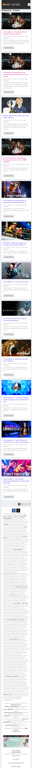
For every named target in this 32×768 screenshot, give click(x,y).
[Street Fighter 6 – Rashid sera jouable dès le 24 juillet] (16, 348)
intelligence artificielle (12, 676)
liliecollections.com (16, 704)
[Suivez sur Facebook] (14, 510)
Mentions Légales (16, 766)
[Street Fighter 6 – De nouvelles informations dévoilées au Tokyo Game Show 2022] (16, 468)
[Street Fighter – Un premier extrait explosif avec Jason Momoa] (16, 21)
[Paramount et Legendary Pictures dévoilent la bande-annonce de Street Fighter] (16, 61)
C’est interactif (16, 731)
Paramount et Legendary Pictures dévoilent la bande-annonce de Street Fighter (15, 74)
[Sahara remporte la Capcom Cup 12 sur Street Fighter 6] (16, 105)
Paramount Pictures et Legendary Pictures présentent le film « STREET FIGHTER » (15, 160)
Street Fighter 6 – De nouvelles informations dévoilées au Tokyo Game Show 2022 (16, 481)
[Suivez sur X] (18, 510)
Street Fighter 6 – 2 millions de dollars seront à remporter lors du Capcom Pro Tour (16, 400)
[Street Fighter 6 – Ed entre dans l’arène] (16, 270)
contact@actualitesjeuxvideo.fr (16, 763)
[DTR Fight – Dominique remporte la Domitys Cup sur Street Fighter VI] (16, 231)
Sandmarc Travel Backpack (11, 706)
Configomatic (7, 716)
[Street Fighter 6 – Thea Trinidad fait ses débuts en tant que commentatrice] (16, 429)
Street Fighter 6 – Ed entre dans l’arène (16, 282)
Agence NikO (16, 755)
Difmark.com (25, 719)
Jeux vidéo (19, 120)
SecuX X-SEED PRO (8, 709)
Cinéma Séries (21, 36)
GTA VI (25, 527)
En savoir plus (8, 48)
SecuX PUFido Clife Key (11, 725)
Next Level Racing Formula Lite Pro (13, 712)
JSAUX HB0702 (6, 722)
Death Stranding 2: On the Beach (15, 619)
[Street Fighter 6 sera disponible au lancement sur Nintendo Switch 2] (16, 189)
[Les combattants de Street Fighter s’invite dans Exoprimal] (16, 308)
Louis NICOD (8, 164)
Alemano (7, 36)
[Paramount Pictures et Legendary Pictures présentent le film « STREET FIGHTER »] (16, 147)
